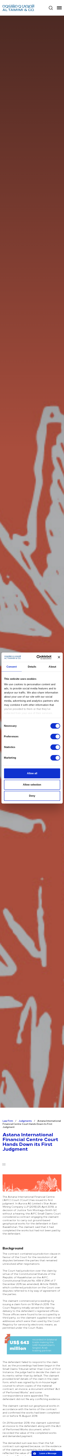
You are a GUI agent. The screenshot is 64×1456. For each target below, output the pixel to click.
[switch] (55, 736)
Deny (32, 795)
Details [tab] (32, 666)
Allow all (32, 773)
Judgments (25, 1120)
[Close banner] (59, 657)
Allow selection (32, 784)
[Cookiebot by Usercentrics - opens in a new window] (38, 657)
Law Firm (8, 1120)
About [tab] (52, 666)
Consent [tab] (11, 666)
